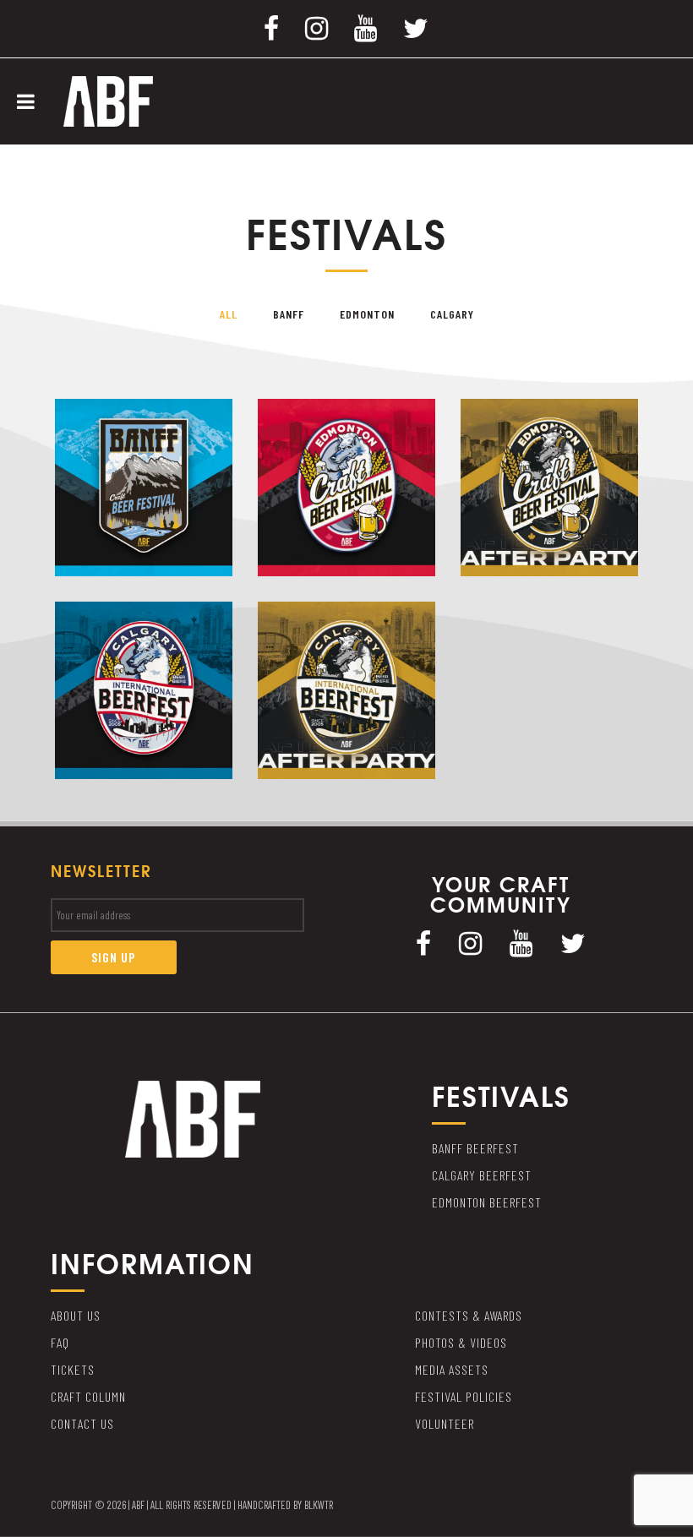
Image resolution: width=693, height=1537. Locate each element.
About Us (76, 1315)
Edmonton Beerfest (487, 1202)
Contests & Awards (468, 1315)
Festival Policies (463, 1396)
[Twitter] (416, 27)
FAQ (60, 1342)
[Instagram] (317, 27)
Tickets (73, 1369)
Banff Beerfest (475, 1148)
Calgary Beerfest (482, 1175)
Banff (288, 314)
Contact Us (82, 1423)
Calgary (452, 314)
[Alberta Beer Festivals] (108, 99)
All (228, 314)
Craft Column (88, 1396)
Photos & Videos (461, 1342)
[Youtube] (366, 27)
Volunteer (444, 1423)
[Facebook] (272, 27)
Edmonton (367, 314)
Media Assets (451, 1369)
